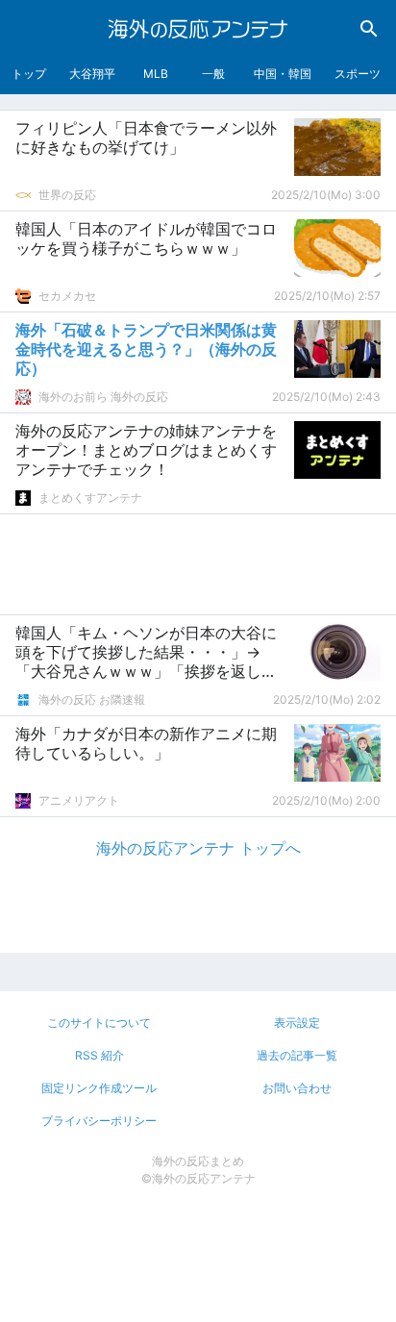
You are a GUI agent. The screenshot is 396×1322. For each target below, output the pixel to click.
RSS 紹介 (99, 1055)
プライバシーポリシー (99, 1120)
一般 (213, 73)
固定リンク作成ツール (99, 1088)
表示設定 (297, 1022)
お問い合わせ (297, 1088)
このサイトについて (99, 1022)
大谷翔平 (92, 73)
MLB (155, 73)
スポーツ (357, 73)
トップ (29, 73)
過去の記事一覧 (297, 1055)
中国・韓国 (282, 73)
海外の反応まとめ (198, 1161)
